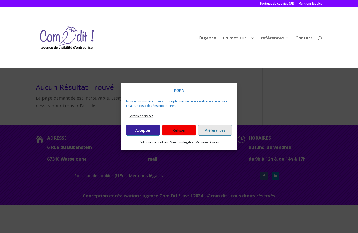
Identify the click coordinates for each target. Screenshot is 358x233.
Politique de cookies (154, 142)
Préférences (215, 130)
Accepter (143, 130)
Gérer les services (141, 116)
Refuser (179, 130)
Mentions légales (181, 142)
